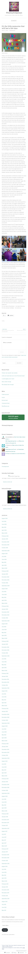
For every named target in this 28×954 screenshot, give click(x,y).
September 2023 (5, 620)
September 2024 (5, 585)
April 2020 (4, 737)
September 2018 (5, 793)
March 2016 (4, 881)
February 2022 (5, 673)
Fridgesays (12, 30)
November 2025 (5, 544)
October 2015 (5, 895)
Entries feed (5, 400)
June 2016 (4, 872)
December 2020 (5, 714)
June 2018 (4, 802)
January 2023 (5, 644)
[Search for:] (9, 363)
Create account (5, 394)
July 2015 (4, 904)
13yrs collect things (6, 381)
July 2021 (4, 694)
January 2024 (5, 609)
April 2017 (4, 843)
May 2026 (4, 527)
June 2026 (4, 524)
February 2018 (5, 813)
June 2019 (4, 767)
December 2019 (5, 749)
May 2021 (4, 699)
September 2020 (6, 723)
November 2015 (5, 892)
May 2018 (4, 805)
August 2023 (4, 623)
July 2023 (4, 626)
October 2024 (5, 582)
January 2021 (5, 711)
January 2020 (5, 746)
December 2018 (5, 784)
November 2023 (5, 615)
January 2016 (5, 887)
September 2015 (5, 898)
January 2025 (5, 574)
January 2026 (5, 539)
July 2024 (4, 591)
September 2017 (5, 828)
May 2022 (4, 664)
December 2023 (5, 612)
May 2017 (4, 840)
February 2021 (5, 708)
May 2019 (4, 770)
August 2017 (4, 831)
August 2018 (4, 796)
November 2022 (5, 650)
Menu (15, 20)
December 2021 (5, 679)
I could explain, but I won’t (8, 378)
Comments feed (5, 403)
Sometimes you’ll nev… (11, 449)
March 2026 (4, 533)
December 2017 (5, 819)
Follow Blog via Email (8, 917)
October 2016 (5, 860)
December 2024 (5, 577)
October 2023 (5, 617)
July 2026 (4, 521)
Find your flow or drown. (21, 330)
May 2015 (4, 910)
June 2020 (4, 732)
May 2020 (4, 734)
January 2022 (5, 676)
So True (7, 453)
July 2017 (4, 834)
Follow (5, 930)
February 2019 (5, 778)
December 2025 (5, 541)
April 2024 (4, 600)
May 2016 (4, 875)
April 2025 (4, 565)
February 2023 (5, 641)
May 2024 (4, 597)
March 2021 (4, 705)
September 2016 (5, 863)
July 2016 (4, 869)
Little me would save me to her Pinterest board (13, 375)
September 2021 (5, 688)
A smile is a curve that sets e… (18, 453)
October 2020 (5, 720)
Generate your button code (7, 481)
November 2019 (5, 752)
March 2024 (4, 603)
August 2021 (4, 691)
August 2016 (4, 866)
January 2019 (5, 781)
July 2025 (4, 556)
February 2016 (5, 884)
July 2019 (4, 764)
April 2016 (4, 878)
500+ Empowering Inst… (11, 441)
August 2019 (4, 761)
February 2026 (5, 536)
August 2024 (4, 588)
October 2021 (5, 685)
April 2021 (4, 702)
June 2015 (4, 907)
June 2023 (4, 629)
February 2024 (5, 606)
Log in (3, 397)
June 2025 (4, 559)
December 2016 (5, 854)
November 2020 (5, 717)
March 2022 (4, 670)
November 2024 (5, 579)
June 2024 (4, 594)
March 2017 (4, 846)
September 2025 (5, 550)
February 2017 (5, 849)
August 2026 (5, 518)
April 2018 (4, 808)
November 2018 (5, 787)
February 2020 (5, 743)
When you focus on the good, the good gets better (8, 330)
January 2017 (5, 851)
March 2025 (4, 568)
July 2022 (4, 658)
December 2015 (5, 889)
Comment (22, 352)
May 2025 (4, 562)
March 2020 (4, 740)
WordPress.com (5, 406)
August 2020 (5, 726)
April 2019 (4, 772)
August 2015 (4, 901)
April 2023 (4, 635)
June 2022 (4, 661)
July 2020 (4, 729)
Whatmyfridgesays (14, 13)
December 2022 (5, 647)
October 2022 (5, 653)
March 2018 (4, 811)
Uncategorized (5, 466)
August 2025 (4, 553)
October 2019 (5, 755)
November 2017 (5, 822)
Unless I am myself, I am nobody (9, 373)
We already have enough (8, 384)
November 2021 (5, 682)
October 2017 (5, 825)
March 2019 (4, 775)
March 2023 (4, 638)
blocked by (14, 417)
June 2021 (4, 696)
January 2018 (5, 816)
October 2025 (5, 547)
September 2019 (5, 758)
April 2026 (4, 530)
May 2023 (4, 632)
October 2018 (5, 790)
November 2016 (5, 857)
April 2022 (4, 667)
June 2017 (4, 837)
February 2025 (5, 571)
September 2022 (5, 656)
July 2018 (4, 799)
